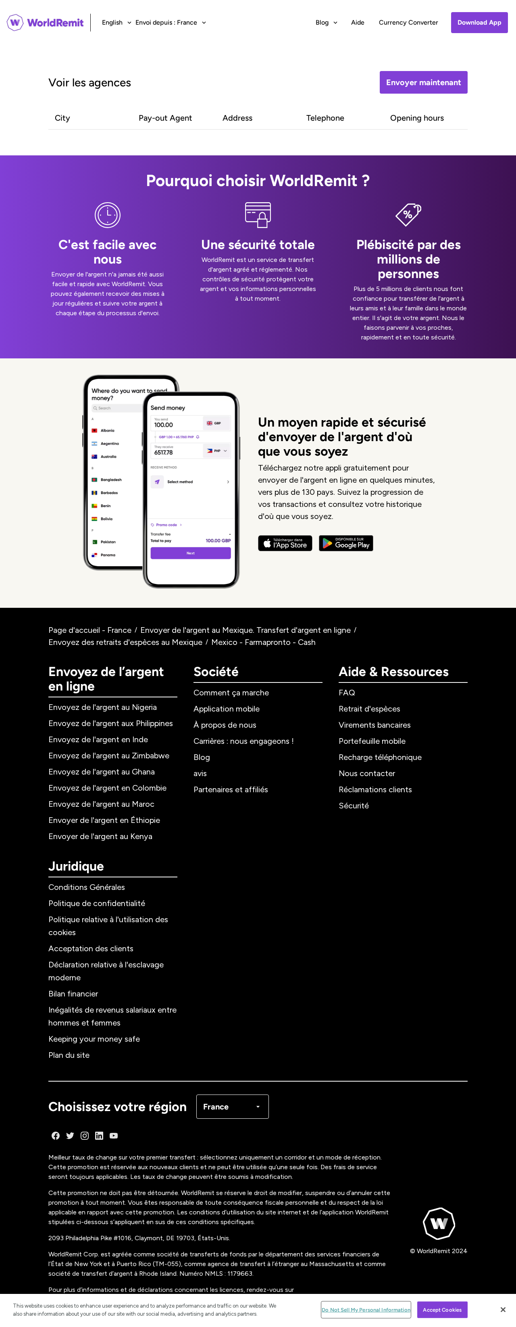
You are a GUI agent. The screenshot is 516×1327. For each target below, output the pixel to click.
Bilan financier (73, 993)
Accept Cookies (442, 1310)
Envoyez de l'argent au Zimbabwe (108, 755)
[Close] (503, 1310)
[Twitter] (70, 1135)
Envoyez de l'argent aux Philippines (110, 723)
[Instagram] (84, 1135)
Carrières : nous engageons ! (244, 741)
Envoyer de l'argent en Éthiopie (104, 820)
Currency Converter (408, 22)
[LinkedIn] (99, 1135)
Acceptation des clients (90, 948)
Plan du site (68, 1055)
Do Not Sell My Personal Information (366, 1310)
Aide (357, 22)
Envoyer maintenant (423, 82)
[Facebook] (55, 1135)
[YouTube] (113, 1135)
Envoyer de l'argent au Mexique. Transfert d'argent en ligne (245, 630)
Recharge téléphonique (380, 757)
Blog (202, 757)
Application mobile (227, 709)
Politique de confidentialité (96, 903)
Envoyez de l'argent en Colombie (107, 788)
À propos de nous (225, 725)
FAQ (347, 692)
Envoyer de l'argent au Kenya (100, 836)
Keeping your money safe (94, 1039)
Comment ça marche (231, 692)
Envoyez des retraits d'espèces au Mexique (125, 642)
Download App (479, 22)
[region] (258, 1310)
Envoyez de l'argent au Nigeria (102, 707)
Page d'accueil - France (89, 630)
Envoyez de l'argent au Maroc (101, 804)
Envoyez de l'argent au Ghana (101, 772)
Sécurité (354, 805)
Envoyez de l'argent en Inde (98, 739)
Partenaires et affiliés (231, 789)
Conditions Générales (86, 887)
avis (200, 773)
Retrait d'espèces (369, 709)
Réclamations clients (375, 789)
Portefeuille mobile (372, 741)
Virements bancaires (375, 725)
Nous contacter (367, 773)
